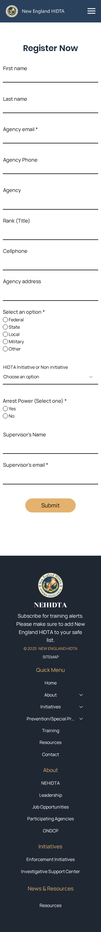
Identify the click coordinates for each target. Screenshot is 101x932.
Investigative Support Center (50, 871)
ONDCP (50, 831)
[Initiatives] (81, 707)
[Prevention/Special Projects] (81, 719)
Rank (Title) (16, 220)
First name (15, 68)
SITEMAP (51, 657)
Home (51, 683)
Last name (15, 98)
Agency (12, 190)
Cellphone (15, 250)
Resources (50, 905)
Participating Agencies (50, 819)
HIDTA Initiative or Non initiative (35, 367)
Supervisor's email (24, 464)
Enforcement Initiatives (50, 859)
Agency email (19, 129)
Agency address (22, 281)
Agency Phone (20, 159)
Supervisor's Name (24, 434)
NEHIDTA (50, 783)
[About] (81, 695)
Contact (50, 754)
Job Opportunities (50, 807)
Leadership (50, 795)
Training (50, 730)
